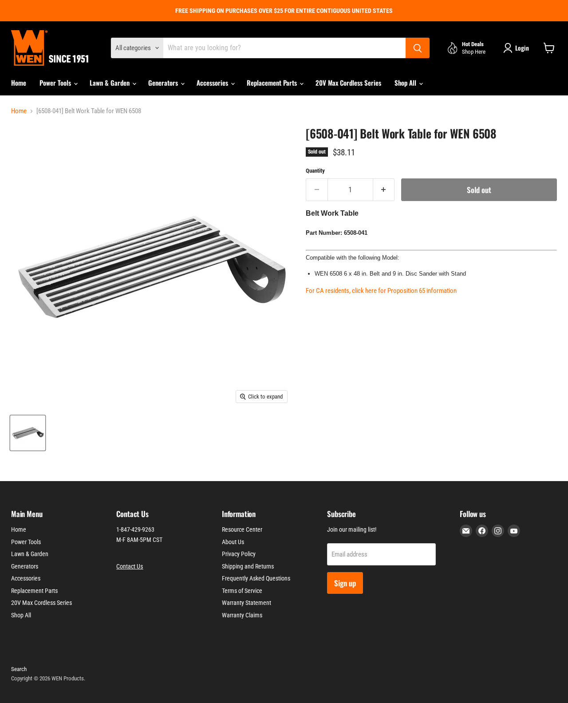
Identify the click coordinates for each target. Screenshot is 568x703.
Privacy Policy (239, 553)
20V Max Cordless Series (348, 82)
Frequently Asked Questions (256, 578)
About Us (233, 541)
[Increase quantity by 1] (384, 189)
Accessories (213, 82)
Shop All (406, 82)
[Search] (418, 48)
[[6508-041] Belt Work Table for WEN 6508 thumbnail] (27, 432)
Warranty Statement (246, 602)
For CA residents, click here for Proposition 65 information (381, 291)
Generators (164, 82)
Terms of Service (242, 590)
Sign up (345, 582)
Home (18, 82)
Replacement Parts (273, 82)
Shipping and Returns (248, 566)
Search (19, 669)
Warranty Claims (242, 615)
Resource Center (242, 529)
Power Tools (56, 82)
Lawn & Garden (110, 82)
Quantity (315, 170)
